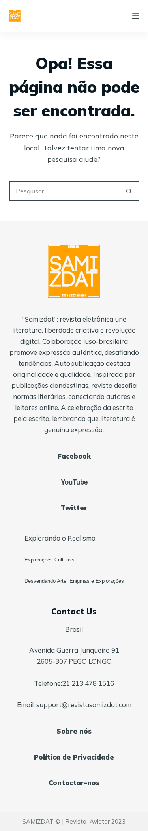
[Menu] (135, 15)
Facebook (74, 456)
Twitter (74, 507)
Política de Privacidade (74, 757)
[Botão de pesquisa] (129, 191)
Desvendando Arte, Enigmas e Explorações (74, 581)
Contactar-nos (74, 783)
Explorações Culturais (49, 560)
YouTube (74, 482)
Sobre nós (74, 731)
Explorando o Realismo (60, 538)
